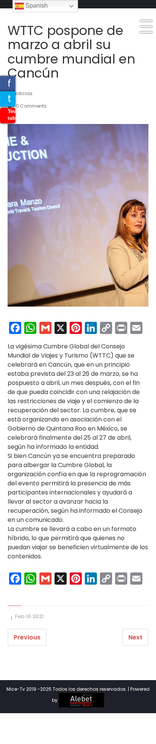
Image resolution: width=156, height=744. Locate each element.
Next (135, 637)
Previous (27, 637)
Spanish (36, 5)
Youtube (11, 114)
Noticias (23, 93)
